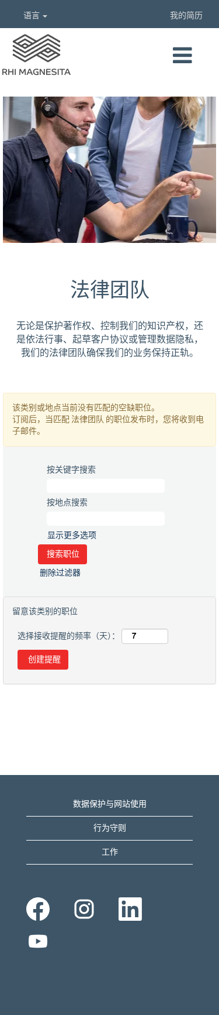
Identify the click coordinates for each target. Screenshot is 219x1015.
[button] (182, 56)
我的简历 (186, 16)
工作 (110, 852)
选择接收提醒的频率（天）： (69, 636)
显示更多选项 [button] (71, 535)
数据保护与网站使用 (110, 804)
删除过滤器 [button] (60, 573)
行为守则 (109, 828)
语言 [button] (32, 16)
